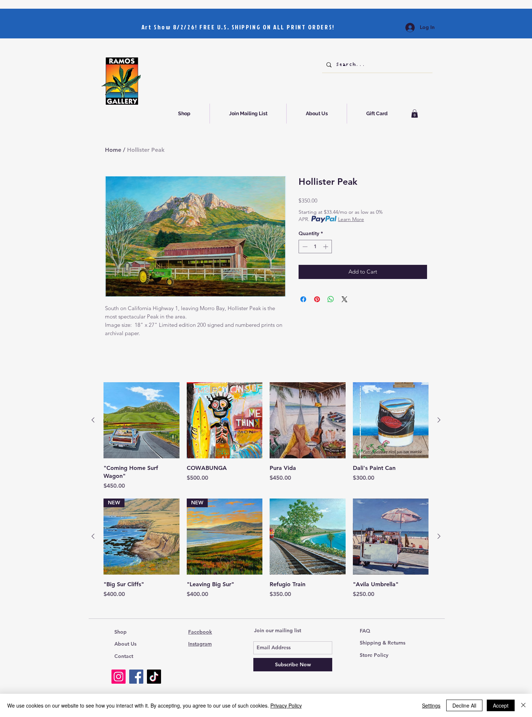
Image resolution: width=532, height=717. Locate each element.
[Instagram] (118, 677)
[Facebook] (136, 677)
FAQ (365, 631)
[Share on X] (344, 299)
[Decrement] (304, 246)
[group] (266, 436)
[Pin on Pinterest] (317, 299)
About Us (125, 644)
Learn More (351, 219)
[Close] (523, 705)
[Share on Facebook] (303, 299)
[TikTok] (154, 677)
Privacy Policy (286, 705)
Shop (120, 632)
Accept (500, 705)
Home (113, 149)
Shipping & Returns (382, 642)
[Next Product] (439, 420)
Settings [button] (431, 705)
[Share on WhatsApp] (330, 299)
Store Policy (374, 655)
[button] (414, 113)
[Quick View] (142, 420)
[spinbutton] (315, 246)
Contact (123, 656)
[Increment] (326, 246)
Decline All (464, 705)
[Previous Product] (93, 420)
